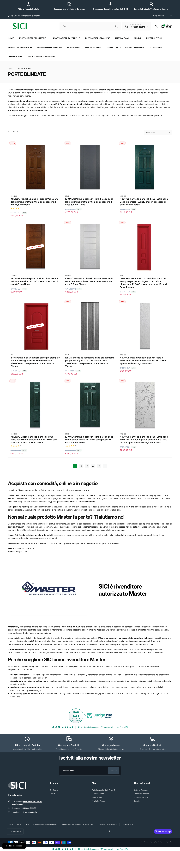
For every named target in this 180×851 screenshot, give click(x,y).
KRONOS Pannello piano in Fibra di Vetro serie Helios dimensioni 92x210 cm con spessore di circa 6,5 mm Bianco (89, 281)
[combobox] (90, 26)
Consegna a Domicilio (69, 745)
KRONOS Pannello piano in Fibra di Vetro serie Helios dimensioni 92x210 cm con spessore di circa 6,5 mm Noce (34, 281)
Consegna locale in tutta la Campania (69, 9)
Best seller (150, 132)
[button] (166, 26)
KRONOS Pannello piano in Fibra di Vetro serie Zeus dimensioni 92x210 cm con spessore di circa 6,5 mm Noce (34, 202)
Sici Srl (148, 842)
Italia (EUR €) (158, 16)
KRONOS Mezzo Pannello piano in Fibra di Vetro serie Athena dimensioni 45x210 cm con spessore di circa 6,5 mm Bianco (143, 360)
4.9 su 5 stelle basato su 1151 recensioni (95, 727)
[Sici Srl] (17, 788)
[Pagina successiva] (105, 466)
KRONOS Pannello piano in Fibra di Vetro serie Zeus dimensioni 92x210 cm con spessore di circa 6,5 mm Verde (144, 202)
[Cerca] (116, 26)
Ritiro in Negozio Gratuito (28, 9)
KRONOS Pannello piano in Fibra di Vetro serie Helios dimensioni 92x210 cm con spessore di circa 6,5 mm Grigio (89, 202)
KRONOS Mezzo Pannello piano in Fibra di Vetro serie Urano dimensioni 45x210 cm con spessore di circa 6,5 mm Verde (34, 439)
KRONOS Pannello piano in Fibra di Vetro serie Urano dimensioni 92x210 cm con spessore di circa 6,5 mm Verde (89, 439)
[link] (24, 15)
